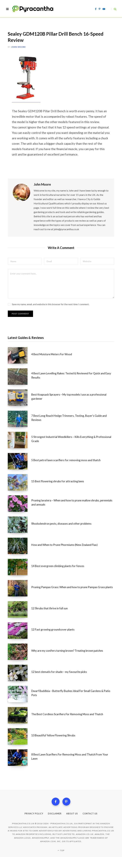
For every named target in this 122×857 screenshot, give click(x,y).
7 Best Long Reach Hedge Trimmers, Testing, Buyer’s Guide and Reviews (69, 417)
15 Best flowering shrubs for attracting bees (57, 481)
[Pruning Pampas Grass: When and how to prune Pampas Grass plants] (19, 588)
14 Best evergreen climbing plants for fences (57, 566)
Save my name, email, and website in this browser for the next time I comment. (50, 304)
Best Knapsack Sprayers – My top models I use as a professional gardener (68, 396)
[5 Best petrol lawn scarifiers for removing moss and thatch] (19, 461)
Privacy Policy (34, 813)
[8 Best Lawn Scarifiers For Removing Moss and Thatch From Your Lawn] (19, 757)
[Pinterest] (66, 802)
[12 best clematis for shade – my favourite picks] (19, 673)
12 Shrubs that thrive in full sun (49, 608)
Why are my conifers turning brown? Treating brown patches (67, 650)
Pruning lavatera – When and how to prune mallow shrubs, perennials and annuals (71, 502)
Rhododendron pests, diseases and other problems (61, 523)
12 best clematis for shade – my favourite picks (59, 671)
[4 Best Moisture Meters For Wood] (19, 355)
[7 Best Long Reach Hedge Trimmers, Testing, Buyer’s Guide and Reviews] (19, 419)
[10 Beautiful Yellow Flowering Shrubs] (19, 736)
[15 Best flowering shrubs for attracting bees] (19, 482)
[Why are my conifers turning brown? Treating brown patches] (19, 652)
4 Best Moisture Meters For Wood (51, 354)
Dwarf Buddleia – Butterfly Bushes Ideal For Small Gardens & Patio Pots (70, 693)
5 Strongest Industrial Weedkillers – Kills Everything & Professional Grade (71, 439)
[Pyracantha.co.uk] (36, 9)
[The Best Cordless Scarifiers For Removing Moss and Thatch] (19, 715)
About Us (72, 813)
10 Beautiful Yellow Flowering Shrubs (53, 735)
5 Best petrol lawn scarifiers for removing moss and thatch (66, 460)
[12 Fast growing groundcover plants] (19, 630)
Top (62, 850)
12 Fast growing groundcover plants (53, 629)
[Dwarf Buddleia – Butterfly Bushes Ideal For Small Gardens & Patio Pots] (19, 694)
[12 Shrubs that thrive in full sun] (19, 609)
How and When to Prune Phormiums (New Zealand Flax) (64, 544)
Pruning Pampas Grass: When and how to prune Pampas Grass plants (72, 587)
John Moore (18, 47)
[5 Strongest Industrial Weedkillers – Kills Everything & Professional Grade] (19, 440)
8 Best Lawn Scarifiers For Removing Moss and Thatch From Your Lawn (69, 756)
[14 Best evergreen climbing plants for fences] (19, 567)
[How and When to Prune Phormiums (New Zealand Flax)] (19, 546)
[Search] (113, 9)
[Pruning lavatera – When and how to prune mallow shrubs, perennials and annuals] (19, 503)
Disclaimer (55, 813)
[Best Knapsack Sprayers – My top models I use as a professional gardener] (19, 398)
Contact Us (90, 813)
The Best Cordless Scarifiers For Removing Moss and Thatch (67, 714)
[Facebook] (56, 802)
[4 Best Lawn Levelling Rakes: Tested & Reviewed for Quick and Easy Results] (19, 376)
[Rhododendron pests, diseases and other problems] (19, 525)
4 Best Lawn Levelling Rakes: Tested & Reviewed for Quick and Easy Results (71, 375)
